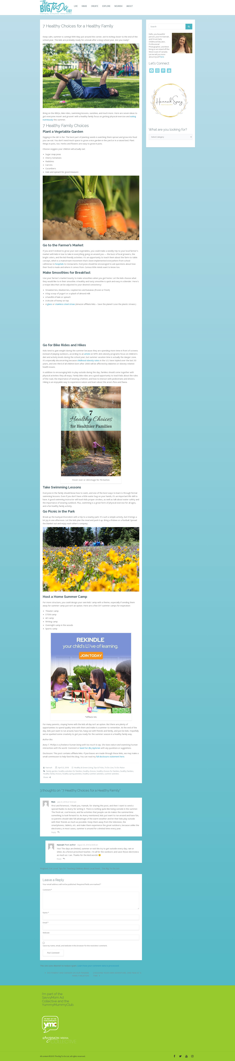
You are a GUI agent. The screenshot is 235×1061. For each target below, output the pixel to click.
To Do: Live (109, 767)
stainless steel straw (65, 304)
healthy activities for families (70, 771)
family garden (52, 771)
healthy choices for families (108, 771)
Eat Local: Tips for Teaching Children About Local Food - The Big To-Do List (84, 868)
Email (45, 922)
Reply (53, 832)
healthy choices (89, 771)
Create (94, 6)
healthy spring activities (72, 773)
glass (49, 304)
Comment (47, 890)
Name (46, 912)
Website (46, 932)
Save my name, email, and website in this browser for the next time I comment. (75, 945)
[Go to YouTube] (186, 1056)
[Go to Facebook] (174, 1056)
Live (76, 6)
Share (45, 777)
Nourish (118, 6)
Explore (106, 6)
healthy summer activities (93, 773)
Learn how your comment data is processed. (98, 965)
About (129, 6)
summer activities (112, 773)
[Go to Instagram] (192, 1056)
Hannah (49, 767)
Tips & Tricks (99, 767)
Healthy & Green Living (83, 767)
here (162, 57)
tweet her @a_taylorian (90, 748)
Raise (84, 6)
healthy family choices (52, 773)
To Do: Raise (119, 767)
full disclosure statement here (110, 756)
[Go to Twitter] (180, 1056)
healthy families (126, 771)
